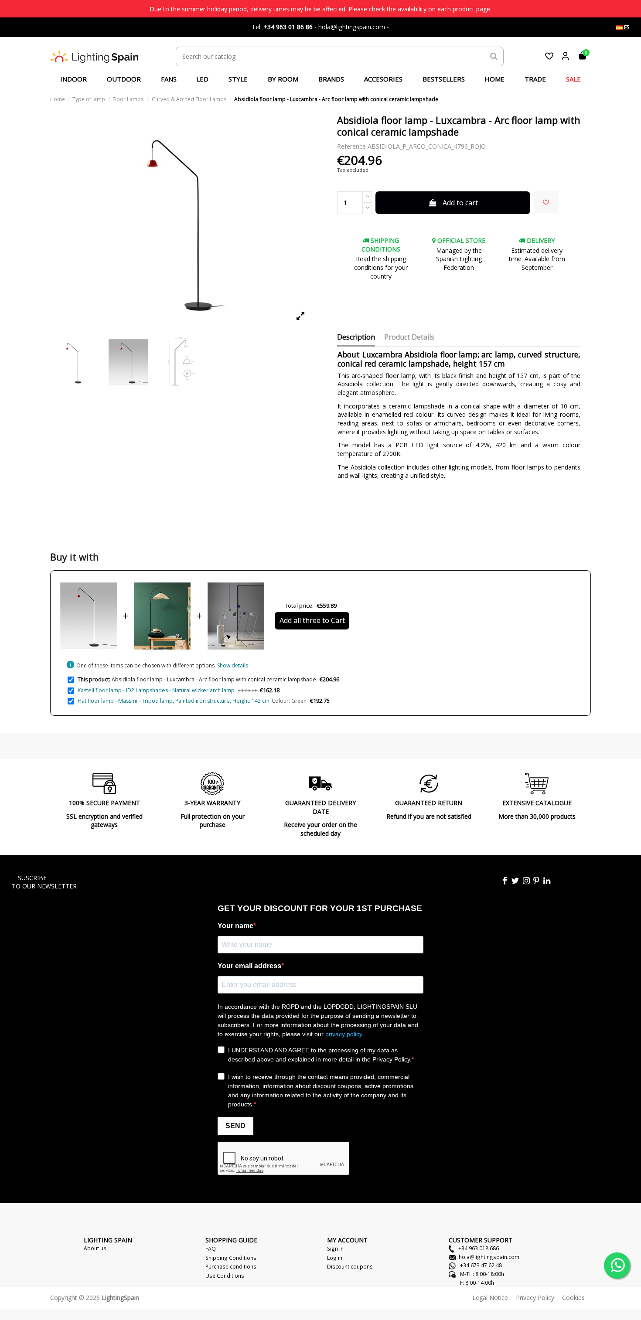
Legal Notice (490, 1297)
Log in (334, 1257)
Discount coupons (350, 1266)
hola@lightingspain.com (489, 1256)
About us (95, 1248)
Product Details (409, 337)
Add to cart (460, 203)
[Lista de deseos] (549, 56)
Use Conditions (224, 1275)
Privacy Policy (535, 1297)
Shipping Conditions (230, 1257)
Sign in (335, 1248)
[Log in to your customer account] (565, 56)
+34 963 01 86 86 (288, 27)
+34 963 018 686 (478, 1248)
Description (356, 337)
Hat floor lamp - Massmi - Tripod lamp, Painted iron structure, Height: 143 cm (173, 700)
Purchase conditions (230, 1266)
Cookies (573, 1297)
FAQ (210, 1248)
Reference (351, 146)
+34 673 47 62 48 (480, 1265)
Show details (232, 665)
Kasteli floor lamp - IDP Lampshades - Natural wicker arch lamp (156, 690)
